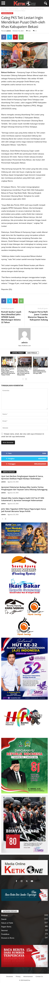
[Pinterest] (15, 37)
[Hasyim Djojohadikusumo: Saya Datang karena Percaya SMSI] (40, 362)
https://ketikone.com (24, 345)
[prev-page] (23, 379)
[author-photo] (24, 334)
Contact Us (39, 976)
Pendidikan (5, 934)
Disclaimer (9, 976)
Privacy (18, 976)
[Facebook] (3, 37)
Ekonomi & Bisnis (7, 938)
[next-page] (26, 379)
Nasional (4, 930)
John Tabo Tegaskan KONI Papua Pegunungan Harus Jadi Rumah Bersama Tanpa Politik (8, 372)
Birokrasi (4, 366)
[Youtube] (32, 881)
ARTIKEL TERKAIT (18, 353)
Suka (44, 453)
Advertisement (28, 976)
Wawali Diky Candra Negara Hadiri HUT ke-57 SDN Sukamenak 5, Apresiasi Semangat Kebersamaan (22, 499)
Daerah (3, 919)
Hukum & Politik (13, 9)
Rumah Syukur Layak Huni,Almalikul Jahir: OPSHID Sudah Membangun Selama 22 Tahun (11, 317)
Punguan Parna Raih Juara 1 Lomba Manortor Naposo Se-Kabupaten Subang (38, 316)
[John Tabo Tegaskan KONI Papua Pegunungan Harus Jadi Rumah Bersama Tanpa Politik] (8, 362)
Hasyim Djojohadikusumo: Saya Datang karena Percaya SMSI (39, 371)
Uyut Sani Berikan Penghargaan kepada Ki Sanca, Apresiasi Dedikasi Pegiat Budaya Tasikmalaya (22, 477)
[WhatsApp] (21, 37)
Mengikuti (42, 459)
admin (8, 31)
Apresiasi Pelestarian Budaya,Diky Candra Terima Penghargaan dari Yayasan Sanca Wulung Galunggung (24, 488)
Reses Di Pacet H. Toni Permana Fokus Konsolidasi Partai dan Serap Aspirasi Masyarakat (24, 372)
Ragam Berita (6, 927)
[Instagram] (22, 881)
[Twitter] (9, 37)
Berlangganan (40, 464)
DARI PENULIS (32, 353)
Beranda (3, 9)
